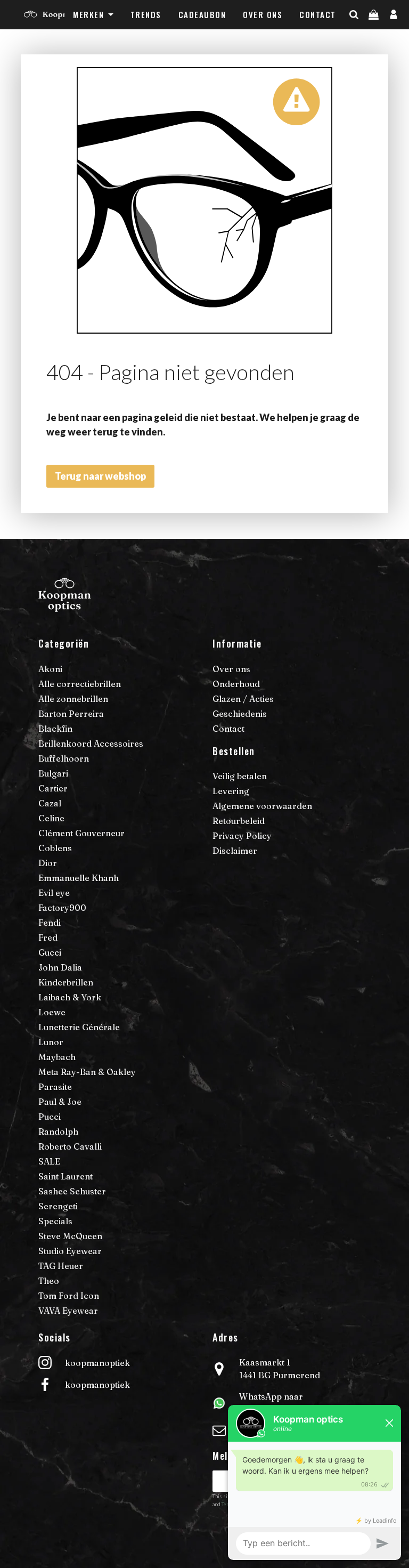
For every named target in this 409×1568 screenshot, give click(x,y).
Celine (51, 818)
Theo (48, 1280)
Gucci (49, 952)
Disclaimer (234, 850)
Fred (48, 937)
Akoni (50, 669)
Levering (230, 791)
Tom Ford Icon (68, 1295)
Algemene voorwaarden (262, 806)
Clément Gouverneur (81, 833)
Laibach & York (69, 997)
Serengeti (58, 1206)
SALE (49, 1161)
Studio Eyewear (70, 1251)
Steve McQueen (70, 1236)
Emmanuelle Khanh (78, 877)
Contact (317, 14)
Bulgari (53, 773)
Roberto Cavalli (70, 1146)
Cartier (53, 788)
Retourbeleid (238, 820)
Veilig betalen (239, 776)
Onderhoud (236, 683)
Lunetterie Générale (79, 1027)
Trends (145, 14)
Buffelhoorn (63, 758)
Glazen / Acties (243, 698)
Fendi (49, 922)
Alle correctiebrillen (79, 683)
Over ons (262, 14)
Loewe (52, 1012)
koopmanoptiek (97, 1362)
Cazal (49, 803)
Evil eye (54, 892)
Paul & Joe (59, 1101)
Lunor (50, 1042)
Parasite (55, 1086)
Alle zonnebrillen (73, 698)
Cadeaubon (202, 14)
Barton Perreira (71, 713)
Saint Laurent (65, 1176)
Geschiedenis (239, 713)
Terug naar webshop (100, 476)
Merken (88, 14)
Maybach (57, 1057)
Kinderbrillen (65, 982)
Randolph (58, 1131)
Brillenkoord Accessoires (90, 743)
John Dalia (60, 967)
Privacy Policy (242, 835)
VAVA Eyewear (68, 1310)
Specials (55, 1221)
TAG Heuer (60, 1265)
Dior (47, 863)
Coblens (55, 848)
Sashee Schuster (72, 1191)
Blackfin (55, 728)
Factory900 (62, 907)
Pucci (49, 1116)
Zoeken (372, 35)
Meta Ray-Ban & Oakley (87, 1071)
